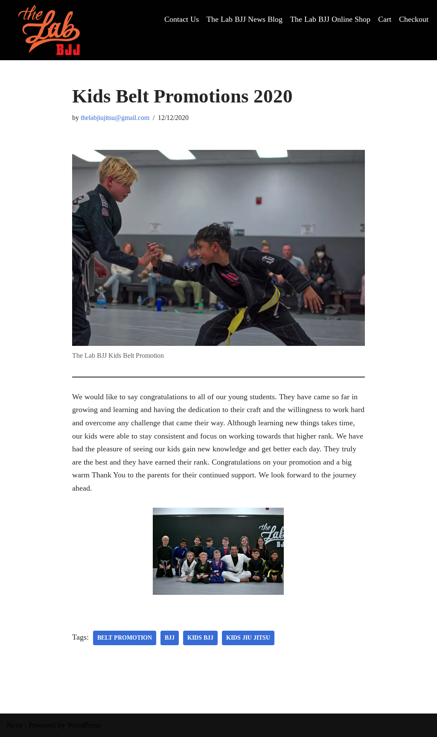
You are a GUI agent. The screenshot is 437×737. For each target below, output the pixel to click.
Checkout (413, 19)
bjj (170, 638)
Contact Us (181, 19)
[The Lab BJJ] (49, 30)
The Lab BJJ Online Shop (330, 19)
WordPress (84, 725)
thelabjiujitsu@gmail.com (115, 118)
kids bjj (200, 638)
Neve (14, 725)
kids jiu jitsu (248, 638)
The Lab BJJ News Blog (245, 19)
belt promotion (124, 638)
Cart (384, 19)
